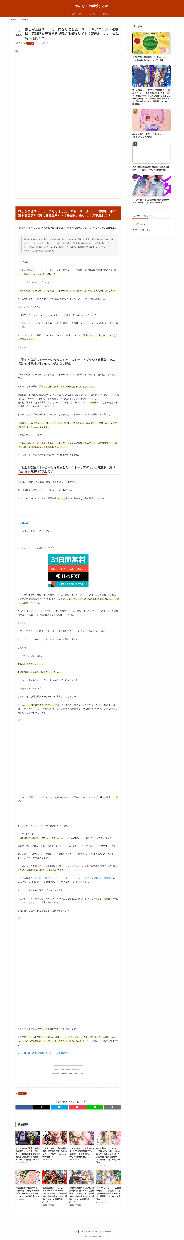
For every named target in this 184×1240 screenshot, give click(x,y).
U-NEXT (30, 43)
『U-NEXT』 (24, 523)
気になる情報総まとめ (92, 6)
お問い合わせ (141, 224)
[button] (24, 1107)
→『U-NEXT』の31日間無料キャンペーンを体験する (43, 1053)
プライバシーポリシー (144, 230)
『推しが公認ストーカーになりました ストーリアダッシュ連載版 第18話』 (75, 878)
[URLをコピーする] (112, 1107)
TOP (75, 1232)
